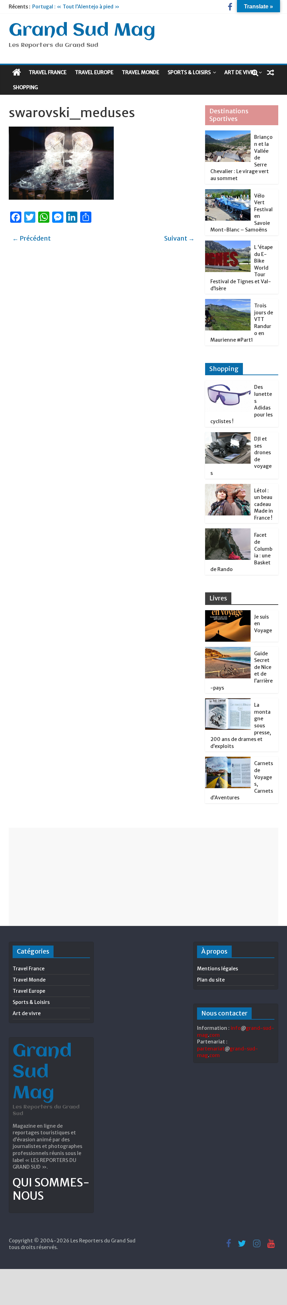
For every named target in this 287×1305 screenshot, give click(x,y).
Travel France (47, 72)
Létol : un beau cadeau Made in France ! (263, 504)
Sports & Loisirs (189, 72)
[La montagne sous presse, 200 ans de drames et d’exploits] (228, 702)
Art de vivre (240, 72)
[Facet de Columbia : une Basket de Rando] (228, 532)
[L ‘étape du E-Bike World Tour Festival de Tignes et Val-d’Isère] (228, 244)
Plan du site (211, 980)
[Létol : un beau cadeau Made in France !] (228, 488)
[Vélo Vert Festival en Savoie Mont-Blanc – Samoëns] (228, 193)
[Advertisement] (144, 877)
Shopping (25, 87)
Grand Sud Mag (82, 30)
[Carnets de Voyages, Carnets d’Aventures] (228, 760)
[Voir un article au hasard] (270, 72)
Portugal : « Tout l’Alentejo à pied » (75, 6)
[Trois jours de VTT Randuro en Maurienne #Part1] (228, 303)
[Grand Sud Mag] (16, 72)
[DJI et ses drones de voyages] (228, 436)
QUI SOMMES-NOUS (51, 1189)
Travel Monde (140, 72)
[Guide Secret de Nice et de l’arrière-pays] (228, 651)
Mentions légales (217, 968)
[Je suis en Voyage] (228, 614)
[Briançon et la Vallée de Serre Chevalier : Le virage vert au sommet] (228, 134)
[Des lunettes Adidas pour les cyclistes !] (228, 384)
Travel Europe (94, 72)
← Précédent (31, 238)
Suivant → (179, 238)
